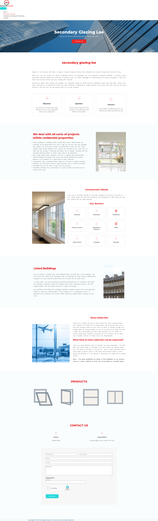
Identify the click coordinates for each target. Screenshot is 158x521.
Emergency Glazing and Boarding (13, 16)
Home (5, 12)
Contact (5, 18)
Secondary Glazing (9, 14)
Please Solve (50, 478)
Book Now (52, 496)
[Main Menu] (3, 8)
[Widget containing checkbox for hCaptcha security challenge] (58, 488)
